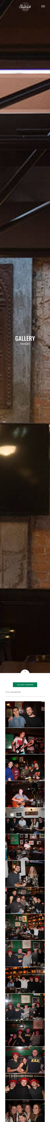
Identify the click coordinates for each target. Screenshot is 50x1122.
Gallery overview (25, 684)
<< (25, 671)
